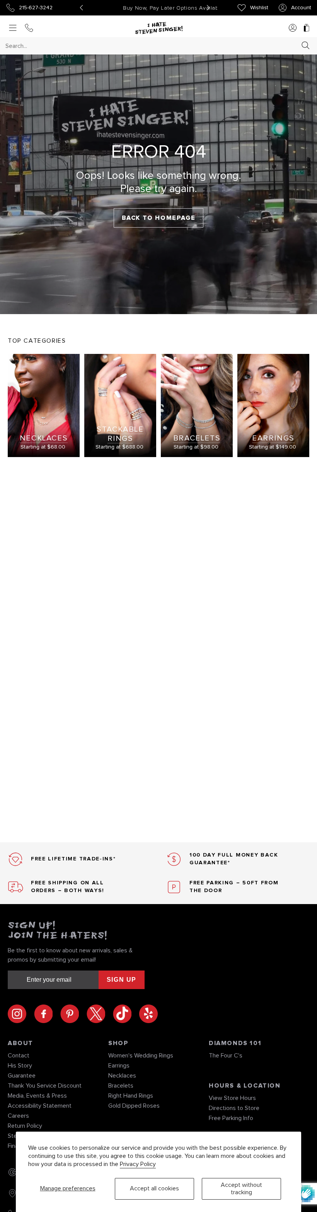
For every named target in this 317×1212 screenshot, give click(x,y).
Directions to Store (234, 1108)
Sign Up (121, 979)
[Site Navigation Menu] (13, 28)
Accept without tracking (241, 1188)
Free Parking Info (231, 1118)
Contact (18, 1055)
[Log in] (292, 28)
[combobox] (151, 45)
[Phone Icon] (29, 28)
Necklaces (122, 1076)
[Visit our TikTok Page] (126, 1014)
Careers (18, 1116)
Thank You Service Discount (45, 1086)
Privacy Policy (138, 1164)
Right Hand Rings (130, 1096)
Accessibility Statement (40, 1106)
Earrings (119, 1065)
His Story (20, 1065)
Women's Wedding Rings (140, 1055)
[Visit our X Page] (100, 1014)
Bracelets (120, 1086)
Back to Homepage (159, 218)
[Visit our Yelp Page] (148, 1014)
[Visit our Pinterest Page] (73, 1014)
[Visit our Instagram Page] (21, 1014)
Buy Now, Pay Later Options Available (144, 8)
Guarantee (22, 1076)
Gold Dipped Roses (134, 1106)
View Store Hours (232, 1098)
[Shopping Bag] (306, 28)
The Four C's (225, 1055)
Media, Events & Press (37, 1096)
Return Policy (25, 1126)
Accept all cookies (154, 1188)
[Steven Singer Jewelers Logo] (158, 28)
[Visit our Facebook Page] (47, 1014)
